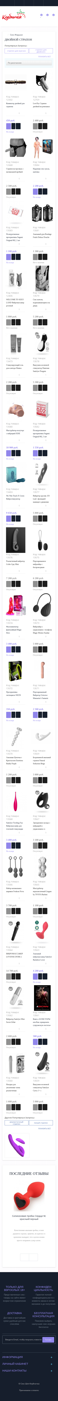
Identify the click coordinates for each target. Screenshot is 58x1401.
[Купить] (8, 126)
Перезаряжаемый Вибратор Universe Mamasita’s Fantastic (40, 695)
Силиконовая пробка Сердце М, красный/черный (29, 1217)
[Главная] (5, 34)
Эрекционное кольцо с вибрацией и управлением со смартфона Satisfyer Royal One (41, 829)
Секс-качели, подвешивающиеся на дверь (41, 302)
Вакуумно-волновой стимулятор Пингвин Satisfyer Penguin (41, 368)
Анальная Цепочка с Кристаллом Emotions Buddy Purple (14, 760)
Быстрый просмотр (16, 84)
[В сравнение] (18, 126)
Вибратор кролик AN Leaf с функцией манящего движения (41, 499)
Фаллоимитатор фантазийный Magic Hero (13, 630)
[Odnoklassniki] (31, 1349)
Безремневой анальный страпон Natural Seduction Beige (42, 760)
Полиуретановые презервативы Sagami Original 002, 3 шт (41, 433)
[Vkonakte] (26, 1349)
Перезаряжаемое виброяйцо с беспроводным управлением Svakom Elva (41, 567)
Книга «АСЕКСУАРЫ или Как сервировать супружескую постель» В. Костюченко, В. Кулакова (42, 1025)
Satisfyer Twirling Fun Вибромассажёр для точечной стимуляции (14, 826)
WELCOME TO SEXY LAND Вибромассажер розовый (15, 302)
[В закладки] (13, 126)
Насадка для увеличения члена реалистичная (13, 1087)
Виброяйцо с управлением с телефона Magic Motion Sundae (42, 630)
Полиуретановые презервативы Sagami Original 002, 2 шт (14, 237)
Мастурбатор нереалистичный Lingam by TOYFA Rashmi (42, 891)
